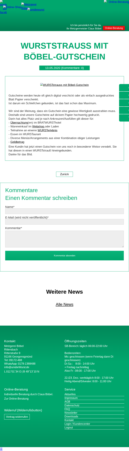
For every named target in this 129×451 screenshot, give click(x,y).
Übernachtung (19, 122)
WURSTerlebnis (47, 130)
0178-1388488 (26, 363)
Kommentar (13, 228)
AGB (67, 401)
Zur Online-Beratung (16, 398)
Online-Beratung (114, 28)
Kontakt (69, 420)
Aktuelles (70, 394)
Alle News (64, 304)
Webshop (38, 126)
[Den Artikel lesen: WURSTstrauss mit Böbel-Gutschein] (64, 85)
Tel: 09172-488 (13, 360)
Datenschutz (71, 405)
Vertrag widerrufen (17, 416)
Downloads (71, 416)
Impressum (71, 398)
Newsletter (70, 412)
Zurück (64, 174)
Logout (68, 427)
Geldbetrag (17, 142)
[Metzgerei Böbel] (12, 7)
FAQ (67, 409)
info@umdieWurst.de (16, 367)
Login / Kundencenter (77, 423)
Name (9, 207)
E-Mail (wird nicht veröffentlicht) (27, 217)
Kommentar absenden (64, 255)
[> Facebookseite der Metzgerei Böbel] (3, 12)
